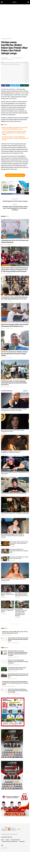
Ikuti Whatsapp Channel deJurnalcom (15, 175)
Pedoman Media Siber (15, 839)
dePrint (2, 839)
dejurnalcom (5, 57)
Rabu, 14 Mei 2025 (13, 678)
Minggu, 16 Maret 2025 (14, 657)
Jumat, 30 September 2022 (16, 57)
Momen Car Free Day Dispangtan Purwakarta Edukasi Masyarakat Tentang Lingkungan (18, 661)
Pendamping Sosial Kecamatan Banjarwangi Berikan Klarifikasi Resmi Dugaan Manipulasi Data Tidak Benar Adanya (15, 683)
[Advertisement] (15, 21)
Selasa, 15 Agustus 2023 (14, 693)
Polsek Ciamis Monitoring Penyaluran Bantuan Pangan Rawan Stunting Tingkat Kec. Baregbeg (18, 691)
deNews (4, 237)
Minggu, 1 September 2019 (14, 664)
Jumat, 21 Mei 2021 (7, 635)
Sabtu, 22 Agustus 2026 (7, 244)
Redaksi (7, 839)
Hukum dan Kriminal (6, 38)
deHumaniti (5, 264)
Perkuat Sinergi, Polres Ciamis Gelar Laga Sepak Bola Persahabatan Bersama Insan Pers (18, 675)
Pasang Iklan (22, 841)
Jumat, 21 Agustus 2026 (7, 300)
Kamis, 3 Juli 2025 (13, 671)
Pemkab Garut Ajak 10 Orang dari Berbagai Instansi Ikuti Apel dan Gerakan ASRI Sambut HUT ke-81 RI (15, 138)
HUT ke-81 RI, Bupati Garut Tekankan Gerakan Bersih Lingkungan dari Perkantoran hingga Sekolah (14, 133)
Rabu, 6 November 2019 (14, 642)
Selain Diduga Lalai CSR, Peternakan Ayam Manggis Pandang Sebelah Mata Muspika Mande (18, 639)
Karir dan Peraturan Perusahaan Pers (10, 841)
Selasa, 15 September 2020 (9, 686)
